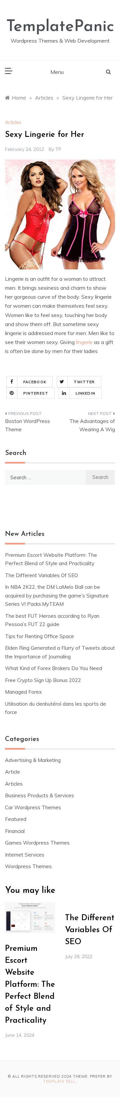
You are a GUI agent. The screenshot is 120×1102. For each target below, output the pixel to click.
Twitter (84, 382)
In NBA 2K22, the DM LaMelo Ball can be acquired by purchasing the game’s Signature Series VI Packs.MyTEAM (57, 595)
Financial (15, 831)
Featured (15, 819)
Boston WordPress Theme (27, 425)
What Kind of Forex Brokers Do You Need (53, 668)
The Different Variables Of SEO (41, 575)
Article (12, 772)
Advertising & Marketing (33, 760)
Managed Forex (23, 692)
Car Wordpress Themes (33, 807)
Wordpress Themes (28, 866)
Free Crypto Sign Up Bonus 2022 (43, 680)
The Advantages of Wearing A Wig (92, 425)
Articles (13, 122)
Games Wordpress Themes (37, 843)
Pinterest (35, 393)
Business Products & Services (39, 795)
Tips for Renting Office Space (40, 636)
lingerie (84, 342)
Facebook (34, 382)
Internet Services (24, 855)
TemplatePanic (60, 27)
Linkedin (85, 393)
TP (58, 149)
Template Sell (59, 1081)
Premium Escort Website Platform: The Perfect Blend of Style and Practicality (30, 985)
